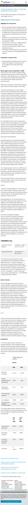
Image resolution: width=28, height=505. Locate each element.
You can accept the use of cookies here (11, 501)
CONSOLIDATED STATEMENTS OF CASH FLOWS (13, 473)
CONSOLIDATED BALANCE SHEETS (10, 458)
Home (2, 5)
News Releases (11, 5)
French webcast (15, 20)
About (5, 5)
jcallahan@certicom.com (21, 489)
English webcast (5, 20)
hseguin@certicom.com (7, 488)
